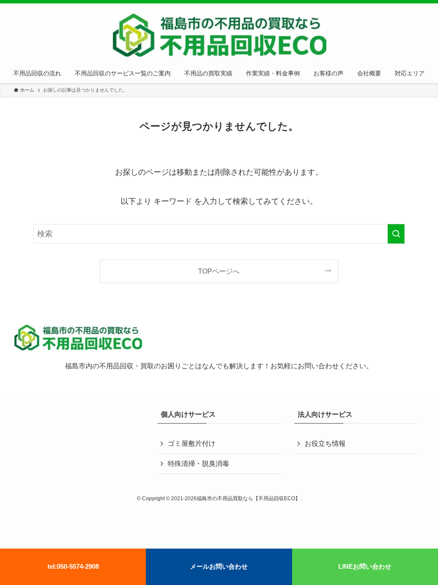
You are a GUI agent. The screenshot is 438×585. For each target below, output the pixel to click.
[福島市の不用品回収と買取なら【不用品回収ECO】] (219, 35)
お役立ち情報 (325, 443)
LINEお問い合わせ (364, 566)
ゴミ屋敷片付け (192, 443)
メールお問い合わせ (219, 566)
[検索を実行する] (396, 234)
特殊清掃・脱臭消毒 (198, 463)
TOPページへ (219, 271)
